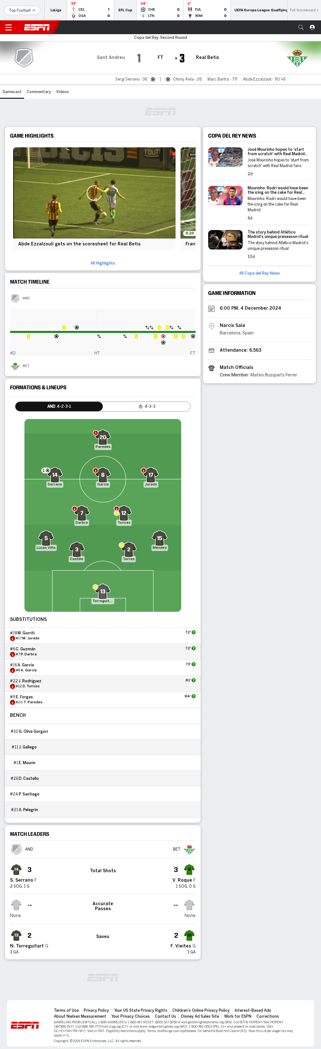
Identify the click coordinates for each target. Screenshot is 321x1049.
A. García (26, 665)
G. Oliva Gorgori (33, 731)
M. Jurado (30, 638)
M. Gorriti (26, 633)
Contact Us (165, 1016)
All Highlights (103, 263)
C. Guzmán (25, 649)
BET (26, 366)
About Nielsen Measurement (80, 1016)
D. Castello (29, 778)
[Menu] (8, 27)
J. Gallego (28, 747)
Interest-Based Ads (253, 1010)
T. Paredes (33, 702)
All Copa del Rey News (259, 273)
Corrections (267, 1016)
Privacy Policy (96, 1010)
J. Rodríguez (29, 681)
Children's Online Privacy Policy (201, 1010)
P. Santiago (29, 794)
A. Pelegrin (28, 810)
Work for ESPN (237, 1016)
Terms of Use (66, 1010)
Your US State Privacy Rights (140, 1010)
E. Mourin (27, 763)
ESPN (37, 27)
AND (26, 298)
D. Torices (31, 686)
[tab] (59, 406)
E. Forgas (24, 697)
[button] (300, 27)
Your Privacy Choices (130, 1016)
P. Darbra (29, 654)
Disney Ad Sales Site (200, 1016)
